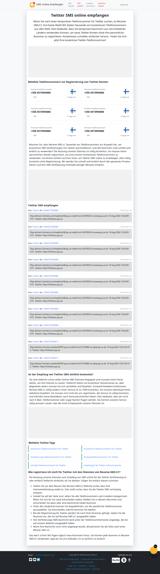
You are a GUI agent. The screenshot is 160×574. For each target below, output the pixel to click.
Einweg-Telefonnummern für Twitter (101, 457)
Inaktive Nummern (90, 4)
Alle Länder (71, 4)
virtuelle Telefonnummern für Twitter (48, 465)
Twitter (35, 210)
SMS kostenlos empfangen (83, 562)
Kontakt (92, 566)
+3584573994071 (50, 341)
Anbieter (82, 566)
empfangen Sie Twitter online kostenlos (103, 465)
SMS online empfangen (69, 559)
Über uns (72, 566)
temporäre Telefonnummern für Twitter (49, 448)
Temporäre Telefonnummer (93, 559)
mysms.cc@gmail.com (45, 555)
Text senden (80, 4)
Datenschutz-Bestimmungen (78, 569)
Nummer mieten (102, 4)
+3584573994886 (50, 210)
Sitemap (96, 569)
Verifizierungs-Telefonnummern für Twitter (50, 457)
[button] (123, 4)
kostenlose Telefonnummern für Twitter (103, 448)
